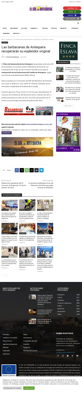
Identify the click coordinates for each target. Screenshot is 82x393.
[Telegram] (41, 170)
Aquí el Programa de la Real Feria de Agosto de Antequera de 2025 (44, 321)
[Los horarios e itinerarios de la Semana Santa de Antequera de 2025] (32, 311)
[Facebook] (17, 170)
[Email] (31, 170)
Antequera (9, 39)
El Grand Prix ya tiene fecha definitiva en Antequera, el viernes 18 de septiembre (27, 238)
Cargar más (67, 106)
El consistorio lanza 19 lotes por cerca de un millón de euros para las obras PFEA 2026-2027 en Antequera (26, 263)
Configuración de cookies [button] (12, 388)
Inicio (3, 39)
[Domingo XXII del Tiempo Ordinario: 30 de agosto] (59, 99)
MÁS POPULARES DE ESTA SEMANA (11, 289)
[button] (78, 23)
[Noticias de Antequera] (41, 8)
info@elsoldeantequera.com (65, 352)
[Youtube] (77, 356)
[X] (22, 170)
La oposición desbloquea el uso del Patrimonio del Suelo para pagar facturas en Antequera (40, 185)
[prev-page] (2, 275)
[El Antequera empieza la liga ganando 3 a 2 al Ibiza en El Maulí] (59, 69)
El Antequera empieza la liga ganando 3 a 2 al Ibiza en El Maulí (72, 69)
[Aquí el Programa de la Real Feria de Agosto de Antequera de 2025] (32, 321)
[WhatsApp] (27, 170)
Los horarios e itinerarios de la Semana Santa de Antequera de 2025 (44, 312)
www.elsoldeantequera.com (37, 124)
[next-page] (6, 275)
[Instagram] (63, 356)
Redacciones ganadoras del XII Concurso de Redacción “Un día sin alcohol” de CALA (13, 185)
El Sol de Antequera (13, 57)
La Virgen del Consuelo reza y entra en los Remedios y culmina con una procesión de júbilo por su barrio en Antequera (73, 79)
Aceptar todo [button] (29, 388)
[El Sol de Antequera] (2, 57)
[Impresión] (36, 170)
